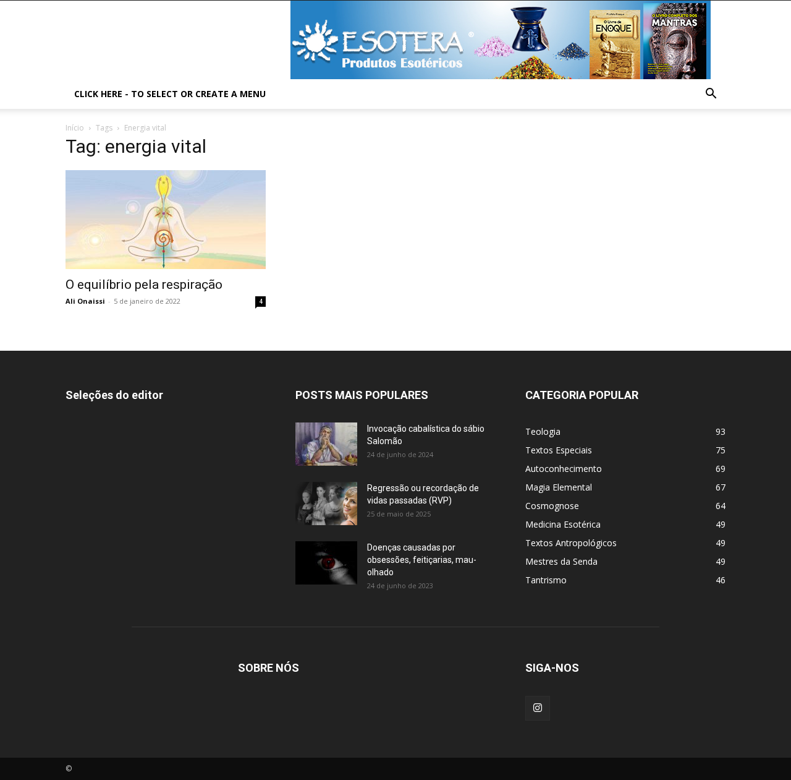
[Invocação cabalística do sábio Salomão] (326, 444)
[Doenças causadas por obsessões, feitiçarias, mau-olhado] (326, 563)
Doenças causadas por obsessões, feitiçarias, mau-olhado (421, 559)
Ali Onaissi (85, 301)
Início (75, 127)
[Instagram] (537, 708)
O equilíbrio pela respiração (144, 284)
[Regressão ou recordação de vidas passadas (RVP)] (326, 503)
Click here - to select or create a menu (170, 94)
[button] (710, 95)
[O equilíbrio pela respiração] (166, 219)
